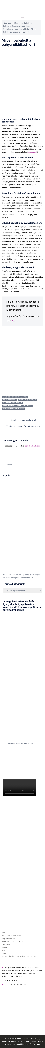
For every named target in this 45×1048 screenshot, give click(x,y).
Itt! (13, 320)
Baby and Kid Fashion (13, 23)
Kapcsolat (6, 944)
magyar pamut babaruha (12, 403)
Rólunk (4, 947)
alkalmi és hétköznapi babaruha (15, 397)
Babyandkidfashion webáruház (20, 743)
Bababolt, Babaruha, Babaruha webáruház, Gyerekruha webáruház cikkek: (17, 26)
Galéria (4, 953)
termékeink (32, 152)
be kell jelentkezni (32, 446)
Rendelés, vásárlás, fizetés (12, 941)
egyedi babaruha (9, 400)
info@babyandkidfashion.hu (16, 984)
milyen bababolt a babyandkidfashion (17, 406)
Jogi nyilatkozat (8, 938)
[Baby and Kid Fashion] (22, 7)
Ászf (3, 933)
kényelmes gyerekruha (27, 400)
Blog (3, 950)
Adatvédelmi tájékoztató (12, 935)
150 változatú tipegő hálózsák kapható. (21, 426)
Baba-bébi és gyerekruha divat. (23, 420)
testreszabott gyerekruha (13, 409)
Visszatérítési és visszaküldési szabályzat (19, 956)
